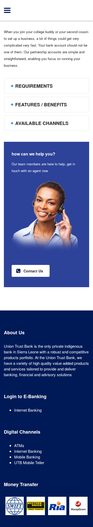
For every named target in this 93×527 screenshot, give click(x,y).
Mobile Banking (27, 456)
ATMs (19, 445)
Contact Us (33, 270)
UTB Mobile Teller (29, 462)
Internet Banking (28, 410)
